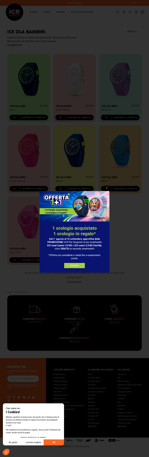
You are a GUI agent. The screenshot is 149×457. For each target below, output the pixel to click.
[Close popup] (106, 187)
